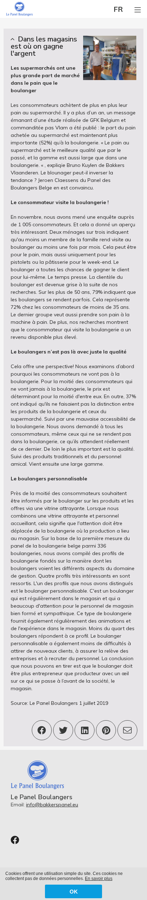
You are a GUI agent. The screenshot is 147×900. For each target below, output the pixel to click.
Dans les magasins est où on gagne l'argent (44, 46)
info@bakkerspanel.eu (52, 804)
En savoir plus (98, 878)
